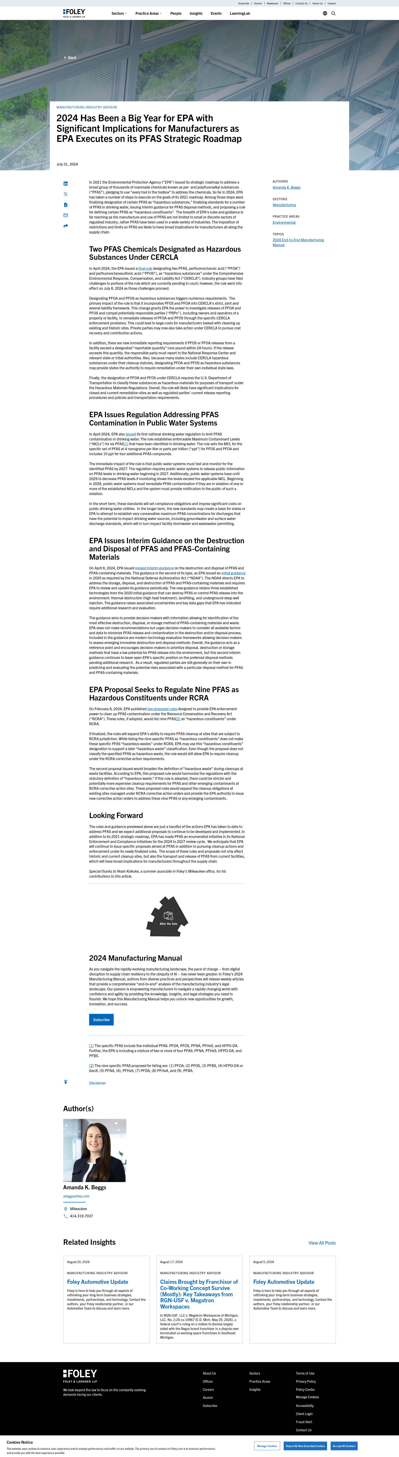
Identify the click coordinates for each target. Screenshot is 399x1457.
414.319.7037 (81, 1215)
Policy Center (305, 1389)
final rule (145, 268)
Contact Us (302, 3)
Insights (196, 13)
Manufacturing (284, 204)
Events (216, 13)
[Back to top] (65, 1082)
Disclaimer (97, 1082)
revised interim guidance (154, 567)
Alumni (258, 3)
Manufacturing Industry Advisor (87, 107)
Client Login (304, 1414)
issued (131, 434)
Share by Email (65, 215)
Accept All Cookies (344, 1446)
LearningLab (240, 13)
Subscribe (243, 3)
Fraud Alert (304, 1422)
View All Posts (322, 1243)
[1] (126, 443)
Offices (287, 3)
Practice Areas (147, 13)
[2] (178, 718)
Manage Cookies (267, 1446)
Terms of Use (305, 1373)
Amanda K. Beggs (286, 187)
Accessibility (305, 1405)
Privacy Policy (306, 1381)
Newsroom (272, 3)
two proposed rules (162, 708)
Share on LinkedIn (65, 183)
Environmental (284, 222)
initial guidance (233, 572)
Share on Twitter (65, 194)
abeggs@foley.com (76, 1196)
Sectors (118, 13)
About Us (318, 3)
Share (65, 225)
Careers (332, 3)
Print (65, 204)
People (175, 13)
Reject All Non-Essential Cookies (305, 1446)
